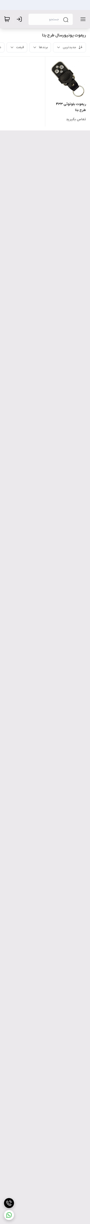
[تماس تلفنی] (9, 1203)
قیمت (20, 47)
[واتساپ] (9, 1215)
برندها (43, 47)
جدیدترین (69, 47)
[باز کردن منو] (82, 19)
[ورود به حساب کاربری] (20, 19)
